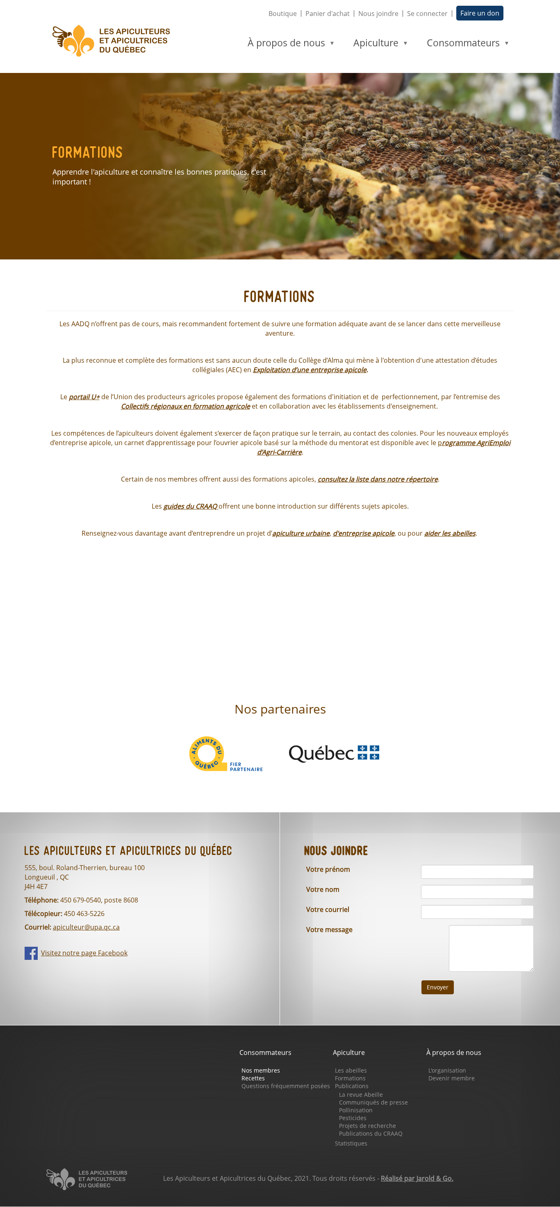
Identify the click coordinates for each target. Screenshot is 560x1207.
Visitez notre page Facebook (84, 952)
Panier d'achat (327, 13)
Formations (350, 1078)
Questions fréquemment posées (285, 1086)
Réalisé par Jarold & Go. (417, 1178)
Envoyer (437, 987)
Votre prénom (328, 869)
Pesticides (353, 1118)
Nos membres (260, 1070)
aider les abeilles (450, 533)
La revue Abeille (361, 1094)
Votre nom (322, 889)
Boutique (283, 13)
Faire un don (479, 13)
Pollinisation (356, 1110)
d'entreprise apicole (363, 533)
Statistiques (351, 1143)
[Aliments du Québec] (226, 753)
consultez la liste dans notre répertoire (378, 479)
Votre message (329, 929)
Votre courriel (327, 909)
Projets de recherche (367, 1126)
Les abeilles (351, 1070)
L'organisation (447, 1070)
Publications (352, 1086)
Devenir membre (451, 1078)
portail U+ (84, 396)
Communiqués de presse (373, 1102)
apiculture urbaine (301, 533)
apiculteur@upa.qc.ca (86, 927)
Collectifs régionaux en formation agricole (185, 406)
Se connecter (427, 13)
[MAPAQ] (334, 753)
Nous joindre (378, 13)
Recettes (253, 1078)
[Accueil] (114, 40)
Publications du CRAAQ (371, 1133)
